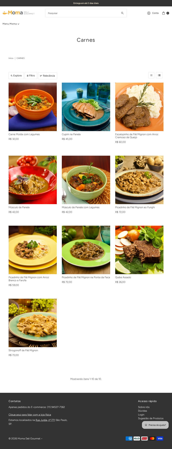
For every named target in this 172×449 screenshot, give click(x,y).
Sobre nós (143, 407)
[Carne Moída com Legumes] (33, 107)
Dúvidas (142, 410)
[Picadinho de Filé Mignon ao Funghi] (139, 180)
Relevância (49, 75)
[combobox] (86, 13)
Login (141, 414)
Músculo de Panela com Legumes (80, 207)
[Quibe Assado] (139, 250)
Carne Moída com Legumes (24, 134)
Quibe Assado (123, 277)
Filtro (32, 75)
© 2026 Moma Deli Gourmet (24, 438)
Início (11, 58)
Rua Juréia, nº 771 (45, 420)
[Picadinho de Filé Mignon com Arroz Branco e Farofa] (33, 250)
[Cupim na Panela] (86, 107)
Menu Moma (10, 23)
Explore (17, 75)
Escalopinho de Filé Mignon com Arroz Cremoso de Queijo (136, 136)
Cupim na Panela (71, 134)
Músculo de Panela (19, 207)
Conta (155, 13)
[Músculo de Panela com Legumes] (86, 180)
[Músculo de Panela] (33, 180)
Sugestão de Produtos (150, 418)
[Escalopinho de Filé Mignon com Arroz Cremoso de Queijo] (139, 107)
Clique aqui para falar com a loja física (30, 414)
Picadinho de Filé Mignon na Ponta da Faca (86, 277)
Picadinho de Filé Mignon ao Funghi (135, 207)
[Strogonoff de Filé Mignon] (33, 323)
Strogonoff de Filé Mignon (23, 350)
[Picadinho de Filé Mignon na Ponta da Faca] (86, 250)
